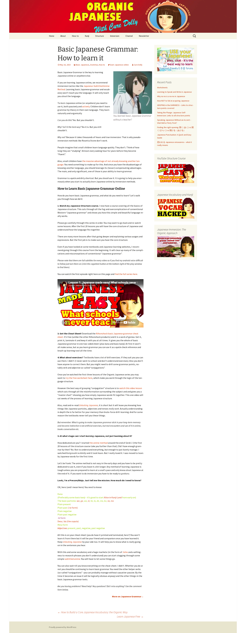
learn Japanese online (119, 64)
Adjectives (62, 528)
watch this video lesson (130, 388)
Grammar (94, 64)
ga (82, 500)
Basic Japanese (82, 64)
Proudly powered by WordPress (62, 627)
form (61, 517)
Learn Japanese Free (130, 616)
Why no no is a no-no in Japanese (171, 96)
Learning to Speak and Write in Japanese (174, 92)
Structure (99, 36)
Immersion (114, 36)
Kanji (87, 36)
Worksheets (162, 87)
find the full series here (126, 274)
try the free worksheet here (79, 377)
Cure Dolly (138, 64)
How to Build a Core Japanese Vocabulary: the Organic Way (93, 612)
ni (89, 500)
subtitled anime (72, 558)
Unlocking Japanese (88, 405)
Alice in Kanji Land (113, 497)
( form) (73, 507)
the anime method (98, 442)
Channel (129, 36)
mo (112, 500)
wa (78, 500)
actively (86, 106)
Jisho (125, 552)
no (108, 500)
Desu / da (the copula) (68, 521)
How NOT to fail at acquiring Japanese (173, 100)
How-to (75, 36)
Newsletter (144, 36)
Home (51, 36)
